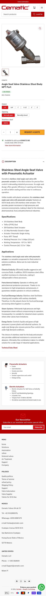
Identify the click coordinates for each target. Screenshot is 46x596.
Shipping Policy (7, 485)
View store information (13, 145)
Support (4, 462)
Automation (6, 450)
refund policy (6, 482)
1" (18, 107)
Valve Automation (8, 491)
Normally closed (22, 115)
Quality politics (7, 476)
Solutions (5, 447)
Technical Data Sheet (9, 348)
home (4, 444)
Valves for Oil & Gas (9, 497)
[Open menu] (41, 7)
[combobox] (23, 14)
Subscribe (38, 427)
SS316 (6, 123)
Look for (39, 14)
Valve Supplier (7, 494)
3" (37, 107)
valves (4, 453)
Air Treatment (7, 459)
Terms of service (8, 479)
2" (31, 107)
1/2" (5, 107)
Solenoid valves (7, 456)
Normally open (8, 115)
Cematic (4, 80)
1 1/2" (25, 107)
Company (5, 465)
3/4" (12, 107)
